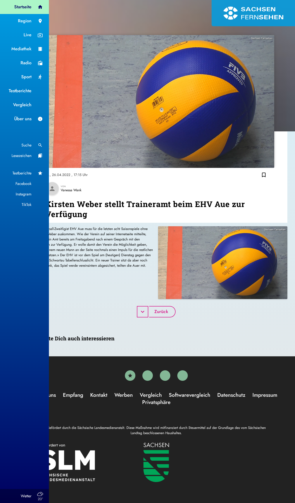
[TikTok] (182, 375)
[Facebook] (147, 375)
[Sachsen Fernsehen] (253, 13)
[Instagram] (165, 375)
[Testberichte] (130, 375)
